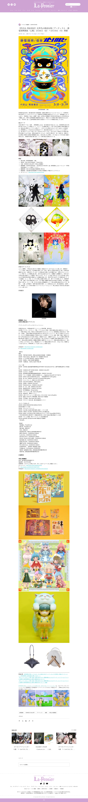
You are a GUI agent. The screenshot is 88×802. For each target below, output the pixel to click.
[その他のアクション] (68, 25)
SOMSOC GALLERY (30, 712)
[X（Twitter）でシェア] (22, 721)
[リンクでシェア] (29, 721)
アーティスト (40, 712)
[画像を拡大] (27, 147)
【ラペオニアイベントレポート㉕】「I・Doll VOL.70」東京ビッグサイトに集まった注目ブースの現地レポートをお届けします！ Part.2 (21, 748)
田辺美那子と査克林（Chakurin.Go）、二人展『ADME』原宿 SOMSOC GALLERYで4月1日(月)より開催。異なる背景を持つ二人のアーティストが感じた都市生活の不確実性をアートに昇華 (44, 748)
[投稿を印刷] (32, 721)
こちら (56, 793)
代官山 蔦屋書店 (52, 712)
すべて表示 (74, 730)
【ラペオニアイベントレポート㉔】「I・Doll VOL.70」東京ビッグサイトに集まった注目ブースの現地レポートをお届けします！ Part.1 (66, 748)
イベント (21, 716)
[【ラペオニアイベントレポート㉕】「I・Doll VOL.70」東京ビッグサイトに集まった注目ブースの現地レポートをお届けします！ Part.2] (22, 738)
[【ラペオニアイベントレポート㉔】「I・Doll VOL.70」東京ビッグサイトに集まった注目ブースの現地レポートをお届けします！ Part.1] (66, 738)
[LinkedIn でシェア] (26, 721)
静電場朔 (21, 712)
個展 (46, 712)
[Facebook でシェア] (19, 721)
